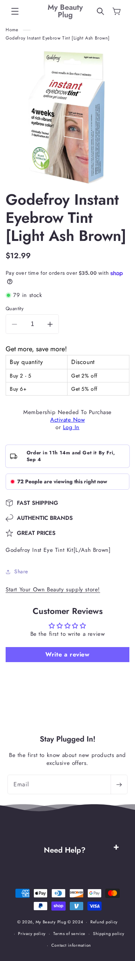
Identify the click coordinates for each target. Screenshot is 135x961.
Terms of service (69, 934)
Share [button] (21, 571)
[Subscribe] (119, 784)
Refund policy (104, 922)
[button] (15, 11)
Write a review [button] (67, 654)
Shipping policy (108, 934)
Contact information (71, 945)
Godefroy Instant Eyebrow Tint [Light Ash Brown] (58, 38)
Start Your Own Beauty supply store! (53, 589)
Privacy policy (32, 934)
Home (12, 29)
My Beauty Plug (51, 922)
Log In (71, 427)
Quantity (15, 308)
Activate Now (67, 420)
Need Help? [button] (65, 850)
